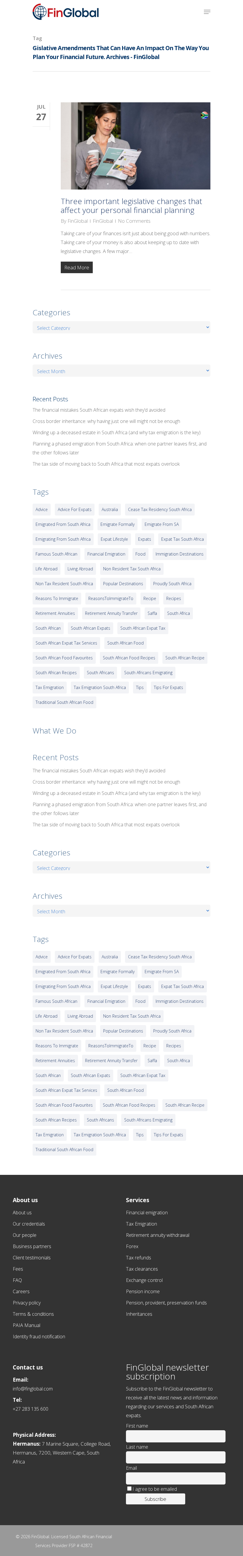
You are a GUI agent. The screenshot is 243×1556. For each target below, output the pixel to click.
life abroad (46, 569)
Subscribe (155, 1498)
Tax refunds (138, 1257)
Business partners (32, 1246)
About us (22, 1212)
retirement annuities (55, 613)
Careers (21, 1291)
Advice (42, 509)
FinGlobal (78, 220)
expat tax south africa (182, 539)
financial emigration (106, 554)
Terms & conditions (33, 1314)
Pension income (143, 1291)
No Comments (134, 220)
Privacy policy (27, 1302)
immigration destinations (180, 554)
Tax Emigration (141, 1224)
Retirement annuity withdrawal (157, 1235)
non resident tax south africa (132, 569)
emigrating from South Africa (63, 539)
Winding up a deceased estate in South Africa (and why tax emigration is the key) (117, 432)
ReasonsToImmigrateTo (110, 598)
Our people (24, 1235)
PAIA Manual (26, 1325)
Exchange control (144, 1280)
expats (144, 539)
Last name (137, 1447)
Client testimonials (32, 1257)
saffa (152, 613)
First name (137, 1426)
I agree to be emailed (154, 1489)
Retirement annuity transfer (111, 613)
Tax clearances (142, 1269)
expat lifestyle (114, 539)
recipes (173, 598)
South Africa (178, 613)
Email (131, 1468)
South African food (125, 643)
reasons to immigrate (57, 598)
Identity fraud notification (39, 1336)
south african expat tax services (66, 643)
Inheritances (139, 1314)
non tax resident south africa (64, 583)
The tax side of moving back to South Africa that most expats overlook (106, 464)
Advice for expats (75, 509)
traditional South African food (64, 702)
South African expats (90, 628)
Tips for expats (168, 687)
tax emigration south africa (100, 687)
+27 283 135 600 (30, 1409)
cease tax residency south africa (160, 509)
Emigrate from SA (162, 524)
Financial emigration (147, 1212)
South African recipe (184, 658)
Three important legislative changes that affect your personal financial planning (131, 205)
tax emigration (50, 687)
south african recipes (56, 672)
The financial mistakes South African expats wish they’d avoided (99, 410)
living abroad (80, 569)
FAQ (17, 1280)
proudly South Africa (172, 583)
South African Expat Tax (142, 628)
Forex (132, 1246)
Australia (110, 509)
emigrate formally (117, 524)
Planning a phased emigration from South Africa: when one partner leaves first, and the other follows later (120, 448)
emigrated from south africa (63, 524)
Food (140, 554)
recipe (149, 598)
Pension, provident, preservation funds (166, 1302)
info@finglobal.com (33, 1388)
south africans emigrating (148, 672)
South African (48, 628)
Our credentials (29, 1224)
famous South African (56, 554)
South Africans (100, 672)
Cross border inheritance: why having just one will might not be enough (106, 421)
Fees (18, 1269)
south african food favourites (64, 658)
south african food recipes (129, 658)
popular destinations (123, 583)
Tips (140, 687)
